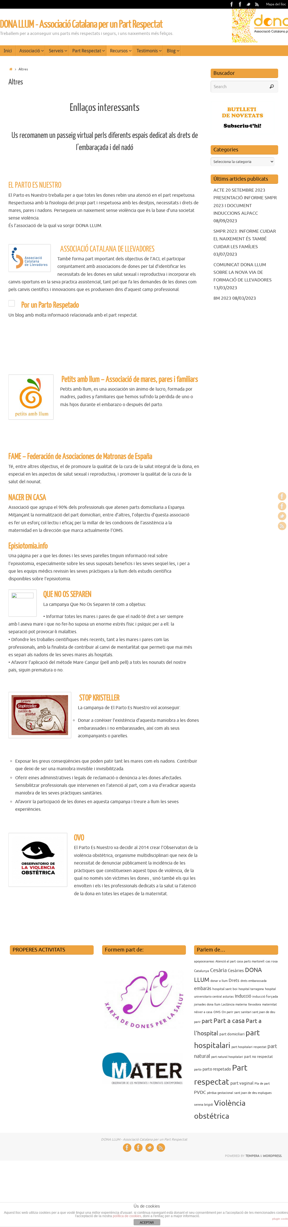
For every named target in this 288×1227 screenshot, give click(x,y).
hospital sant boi (224, 989)
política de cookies (127, 1216)
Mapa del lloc (276, 4)
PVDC (200, 1092)
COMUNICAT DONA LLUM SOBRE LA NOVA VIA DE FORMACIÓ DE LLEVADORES (242, 272)
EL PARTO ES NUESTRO (34, 185)
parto (197, 1069)
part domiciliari (231, 1034)
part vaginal (241, 1083)
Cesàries (236, 970)
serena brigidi (203, 1105)
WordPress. (272, 1156)
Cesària (218, 970)
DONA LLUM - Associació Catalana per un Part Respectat (81, 24)
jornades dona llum (207, 1004)
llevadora (254, 1004)
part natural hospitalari (227, 1057)
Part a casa (229, 1021)
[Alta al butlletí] (242, 133)
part (207, 1021)
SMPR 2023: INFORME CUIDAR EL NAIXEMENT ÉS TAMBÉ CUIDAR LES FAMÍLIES (244, 239)
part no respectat (258, 1056)
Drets (234, 980)
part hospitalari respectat (248, 1047)
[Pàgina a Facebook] (232, 4)
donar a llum (219, 981)
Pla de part (262, 1083)
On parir (227, 1012)
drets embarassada (253, 981)
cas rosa (272, 961)
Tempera (252, 1156)
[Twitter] (248, 4)
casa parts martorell (250, 961)
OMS (216, 1012)
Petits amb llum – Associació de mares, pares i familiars (130, 379)
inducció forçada (265, 996)
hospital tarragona (251, 989)
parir (197, 1022)
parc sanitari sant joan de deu (254, 1012)
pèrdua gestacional (220, 1093)
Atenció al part (225, 961)
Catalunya (201, 971)
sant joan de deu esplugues (253, 1093)
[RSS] (257, 4)
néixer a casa (203, 1012)
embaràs (202, 988)
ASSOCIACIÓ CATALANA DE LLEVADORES (105, 249)
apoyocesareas (204, 961)
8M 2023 (222, 298)
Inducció (243, 996)
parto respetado (216, 1069)
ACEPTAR (147, 1222)
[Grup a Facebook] (240, 4)
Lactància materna (234, 1004)
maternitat (269, 1004)
